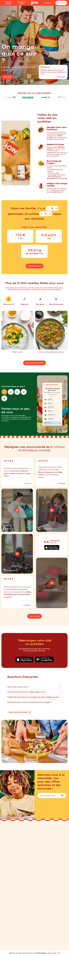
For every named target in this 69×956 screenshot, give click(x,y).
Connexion (48, 3)
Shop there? (52, 953)
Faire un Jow (34, 616)
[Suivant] (66, 333)
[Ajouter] (56, 208)
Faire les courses (8, 3)
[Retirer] (48, 208)
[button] (8, 300)
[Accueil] (34, 2)
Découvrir (61, 3)
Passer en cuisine (21, 3)
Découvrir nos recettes (34, 363)
